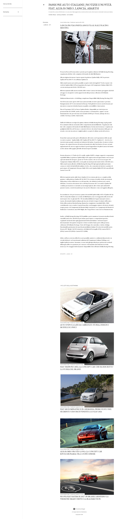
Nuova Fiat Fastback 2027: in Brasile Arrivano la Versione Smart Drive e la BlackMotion (84, 497)
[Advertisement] (87, 270)
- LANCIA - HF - (47, 25)
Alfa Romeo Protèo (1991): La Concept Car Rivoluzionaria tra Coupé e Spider (81, 452)
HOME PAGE (52, 14)
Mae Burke (84, 511)
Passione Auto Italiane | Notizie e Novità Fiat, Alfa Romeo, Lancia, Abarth (80, 6)
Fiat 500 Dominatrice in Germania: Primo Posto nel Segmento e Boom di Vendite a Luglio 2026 (86, 410)
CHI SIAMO (70, 14)
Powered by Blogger (80, 508)
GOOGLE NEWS (61, 14)
